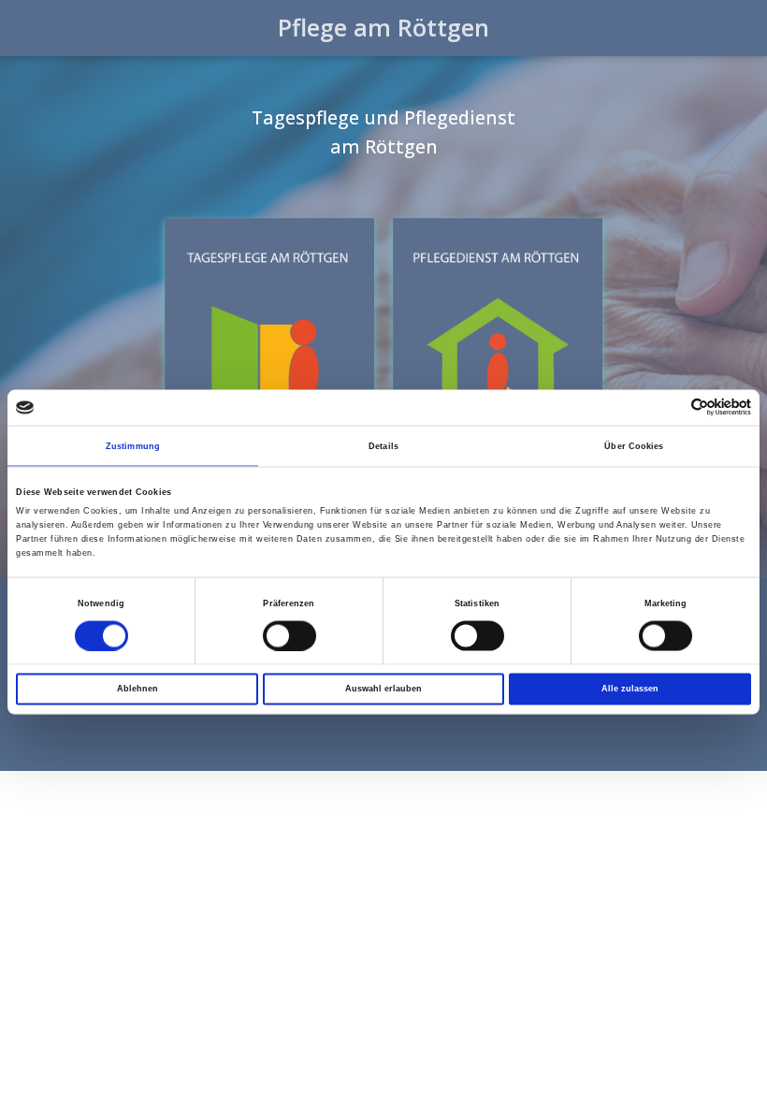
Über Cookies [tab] (633, 445)
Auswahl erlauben (383, 688)
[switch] (289, 635)
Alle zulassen (629, 688)
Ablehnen (137, 688)
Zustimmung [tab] (133, 445)
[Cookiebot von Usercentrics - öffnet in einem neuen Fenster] (669, 407)
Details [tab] (383, 445)
